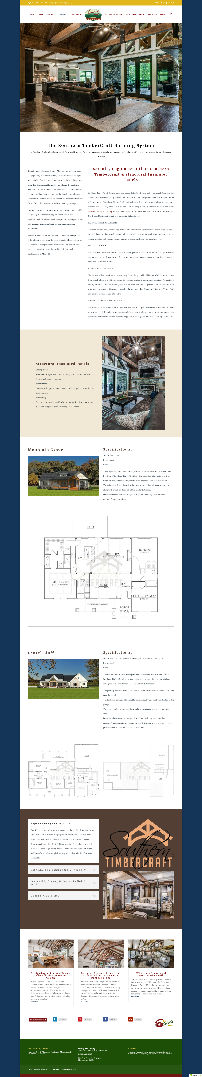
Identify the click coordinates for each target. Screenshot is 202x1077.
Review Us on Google (37, 1019)
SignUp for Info (167, 3)
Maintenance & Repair (114, 15)
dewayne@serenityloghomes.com (92, 1050)
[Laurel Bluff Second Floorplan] (138, 797)
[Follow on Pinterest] (80, 1019)
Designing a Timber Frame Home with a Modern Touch (51, 975)
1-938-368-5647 (85, 1054)
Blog (157, 3)
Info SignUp (152, 15)
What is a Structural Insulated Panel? (151, 974)
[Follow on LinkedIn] (55, 1019)
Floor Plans (50, 15)
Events (56, 1069)
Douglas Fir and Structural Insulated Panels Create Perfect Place (101, 975)
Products (62, 15)
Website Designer (69, 1069)
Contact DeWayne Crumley (100, 211)
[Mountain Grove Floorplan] (101, 618)
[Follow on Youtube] (130, 1019)
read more (34, 1001)
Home (32, 15)
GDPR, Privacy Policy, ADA (39, 1069)
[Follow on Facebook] (105, 1019)
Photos (40, 15)
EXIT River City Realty (135, 15)
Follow (62, 1019)
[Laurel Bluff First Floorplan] (63, 797)
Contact (163, 15)
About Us (75, 15)
